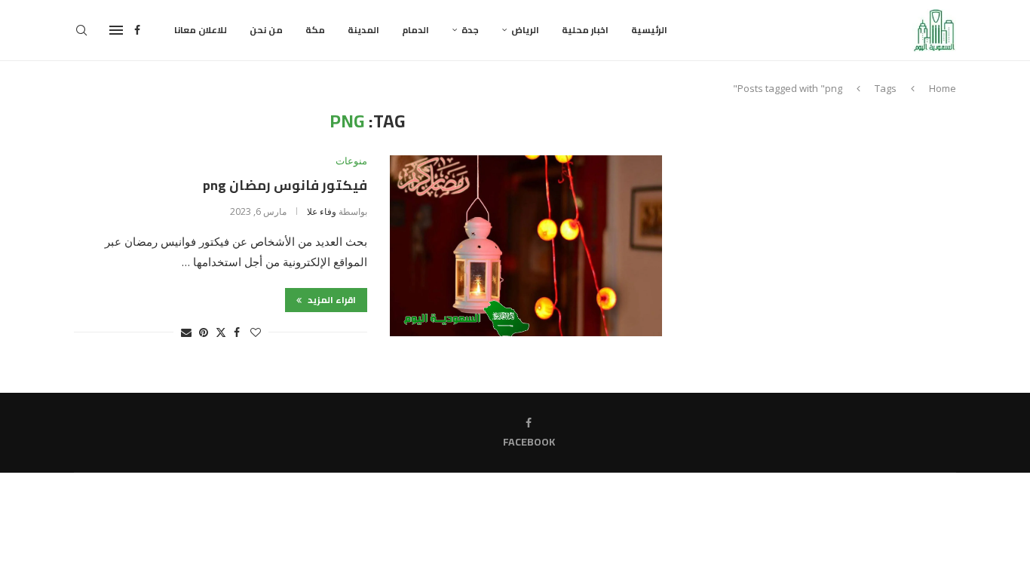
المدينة (363, 29)
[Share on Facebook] (237, 332)
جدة (470, 29)
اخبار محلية (585, 29)
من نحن (266, 29)
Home (942, 88)
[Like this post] (255, 332)
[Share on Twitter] (221, 332)
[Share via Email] (186, 332)
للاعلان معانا (200, 29)
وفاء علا (321, 211)
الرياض (525, 29)
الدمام (415, 29)
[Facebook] (137, 30)
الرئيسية (649, 29)
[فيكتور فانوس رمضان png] (526, 245)
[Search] (81, 30)
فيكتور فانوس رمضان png (285, 185)
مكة (315, 29)
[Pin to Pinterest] (203, 332)
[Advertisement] (828, 216)
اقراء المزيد (330, 299)
